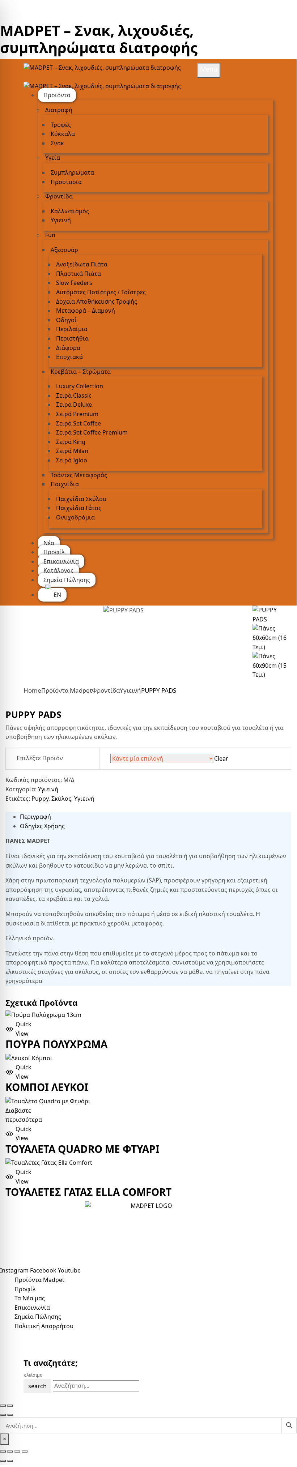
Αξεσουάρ (64, 250)
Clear (221, 758)
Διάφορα (68, 348)
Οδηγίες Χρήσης (42, 826)
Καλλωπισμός (70, 211)
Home (32, 690)
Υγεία (52, 158)
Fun (50, 235)
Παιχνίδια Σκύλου (81, 499)
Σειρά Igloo (71, 460)
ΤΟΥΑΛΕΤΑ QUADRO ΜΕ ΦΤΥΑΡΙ (82, 1149)
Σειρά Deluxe (74, 405)
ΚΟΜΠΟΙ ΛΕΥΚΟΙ (46, 1087)
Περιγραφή (35, 817)
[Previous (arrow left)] (3, 1415)
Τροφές (61, 125)
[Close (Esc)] (3, 1405)
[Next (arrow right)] (10, 1415)
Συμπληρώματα (72, 172)
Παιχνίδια (65, 484)
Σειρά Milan (72, 451)
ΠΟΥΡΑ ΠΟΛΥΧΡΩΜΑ (56, 1044)
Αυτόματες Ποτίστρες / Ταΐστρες (101, 292)
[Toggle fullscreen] (10, 1405)
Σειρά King (70, 442)
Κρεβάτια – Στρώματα (81, 372)
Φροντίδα (59, 196)
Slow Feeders (74, 283)
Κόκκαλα (63, 134)
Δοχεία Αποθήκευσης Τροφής (96, 301)
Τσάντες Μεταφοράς (79, 475)
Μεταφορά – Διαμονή (85, 311)
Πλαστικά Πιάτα (78, 274)
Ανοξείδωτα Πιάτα (81, 264)
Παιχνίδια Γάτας (78, 508)
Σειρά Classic (74, 395)
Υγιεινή (61, 220)
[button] (25, 1029)
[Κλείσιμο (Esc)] (24, 1451)
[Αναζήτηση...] (148, 1425)
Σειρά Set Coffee (78, 423)
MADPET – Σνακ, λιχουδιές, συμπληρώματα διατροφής (99, 38)
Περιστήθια (72, 338)
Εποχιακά (69, 357)
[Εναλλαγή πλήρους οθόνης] (10, 1451)
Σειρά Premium (77, 414)
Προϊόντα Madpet (66, 690)
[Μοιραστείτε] (17, 1451)
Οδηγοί (66, 320)
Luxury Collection (79, 386)
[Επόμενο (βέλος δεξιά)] (10, 1461)
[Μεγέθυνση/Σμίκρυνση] (3, 1451)
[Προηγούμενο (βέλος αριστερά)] (3, 1461)
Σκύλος (61, 799)
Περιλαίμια (72, 329)
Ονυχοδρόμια (75, 517)
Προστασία (66, 182)
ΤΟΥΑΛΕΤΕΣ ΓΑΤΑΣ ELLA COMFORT (88, 1192)
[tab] (155, 817)
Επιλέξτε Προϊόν (40, 758)
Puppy (39, 799)
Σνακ (57, 143)
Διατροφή (58, 110)
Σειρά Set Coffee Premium (92, 432)
